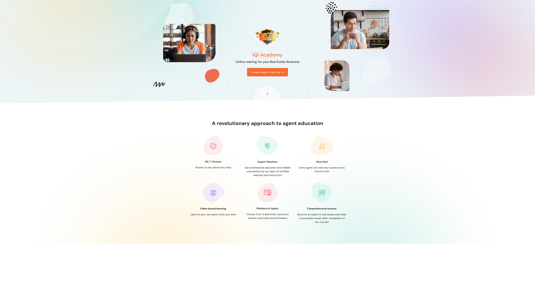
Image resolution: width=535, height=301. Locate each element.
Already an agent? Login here (265, 72)
